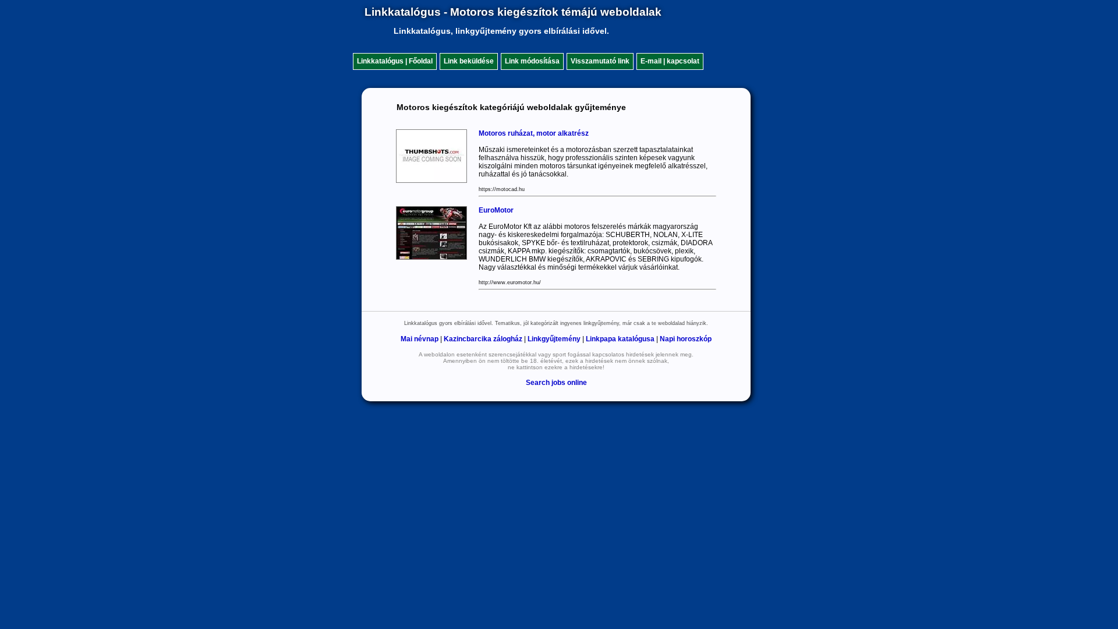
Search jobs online (556, 383)
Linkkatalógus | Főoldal (395, 61)
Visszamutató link (600, 61)
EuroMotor (496, 210)
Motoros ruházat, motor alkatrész (534, 133)
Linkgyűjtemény (554, 339)
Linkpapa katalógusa (620, 339)
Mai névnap (419, 339)
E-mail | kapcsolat (670, 61)
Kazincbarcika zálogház (483, 339)
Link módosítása (532, 61)
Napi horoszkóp (686, 339)
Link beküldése (469, 61)
